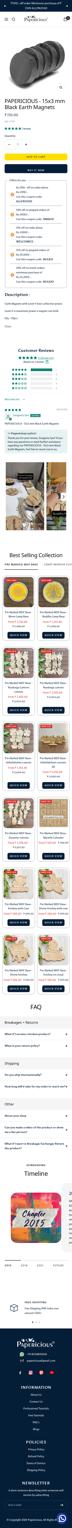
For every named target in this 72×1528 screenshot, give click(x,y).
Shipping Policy (36, 1470)
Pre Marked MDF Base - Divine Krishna (18, 972)
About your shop (15, 1115)
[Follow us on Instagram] (30, 1372)
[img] (13, 410)
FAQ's (36, 1422)
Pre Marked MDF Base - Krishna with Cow (18, 906)
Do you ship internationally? (23, 1075)
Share (8, 326)
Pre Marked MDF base (21, 564)
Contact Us (36, 1401)
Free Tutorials (36, 1415)
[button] (13, 128)
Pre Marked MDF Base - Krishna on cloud (53, 972)
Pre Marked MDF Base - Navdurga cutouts (53, 685)
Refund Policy (36, 1456)
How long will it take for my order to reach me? (35, 1086)
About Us (36, 1394)
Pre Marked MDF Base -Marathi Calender (53, 835)
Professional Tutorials (36, 1408)
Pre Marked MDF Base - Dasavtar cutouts (18, 835)
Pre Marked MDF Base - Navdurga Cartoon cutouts (18, 687)
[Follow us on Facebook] (20, 1372)
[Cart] (65, 19)
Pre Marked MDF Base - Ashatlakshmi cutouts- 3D (53, 762)
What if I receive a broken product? (27, 1034)
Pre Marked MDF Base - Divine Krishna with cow (53, 906)
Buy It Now (36, 170)
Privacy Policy (36, 1449)
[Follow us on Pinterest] (41, 1372)
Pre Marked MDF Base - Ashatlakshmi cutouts (18, 760)
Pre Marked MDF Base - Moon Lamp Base (18, 614)
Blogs (36, 1429)
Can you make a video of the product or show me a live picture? (34, 1130)
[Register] (61, 1505)
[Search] (13, 19)
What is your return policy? (22, 1045)
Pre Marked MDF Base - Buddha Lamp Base (53, 614)
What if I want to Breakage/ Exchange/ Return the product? (34, 1146)
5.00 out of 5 (46, 358)
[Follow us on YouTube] (52, 1372)
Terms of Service (36, 1463)
